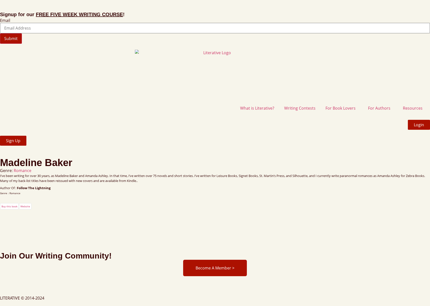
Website (25, 206)
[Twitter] (19, 288)
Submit (11, 38)
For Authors (379, 108)
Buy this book (9, 206)
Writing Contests (300, 108)
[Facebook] (6, 288)
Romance (22, 170)
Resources (413, 108)
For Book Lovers (340, 108)
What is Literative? (257, 108)
